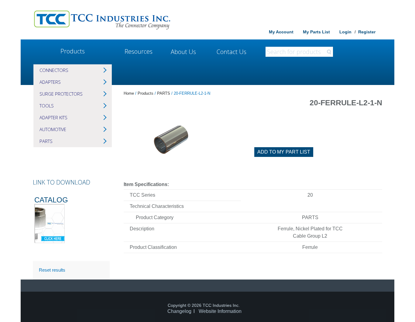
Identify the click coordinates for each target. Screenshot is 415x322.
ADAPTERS (50, 82)
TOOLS (46, 106)
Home (129, 93)
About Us (183, 52)
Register (367, 31)
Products (72, 51)
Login (345, 31)
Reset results (52, 270)
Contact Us (231, 52)
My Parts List (316, 31)
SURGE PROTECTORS (61, 94)
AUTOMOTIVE (52, 129)
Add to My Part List (283, 151)
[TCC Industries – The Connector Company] (102, 19)
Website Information (220, 311)
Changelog (179, 311)
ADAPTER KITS (53, 117)
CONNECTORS (53, 70)
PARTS (46, 141)
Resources (139, 51)
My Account (281, 31)
